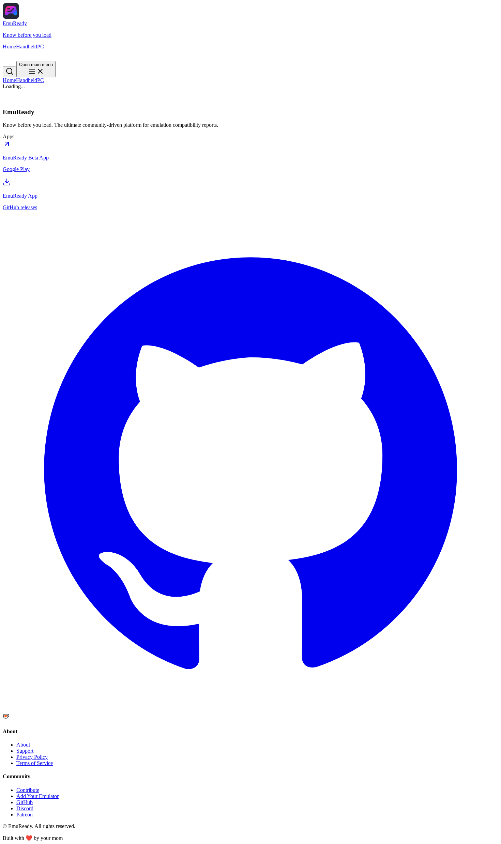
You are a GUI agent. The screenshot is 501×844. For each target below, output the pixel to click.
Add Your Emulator (37, 796)
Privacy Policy (32, 757)
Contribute (27, 790)
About (23, 745)
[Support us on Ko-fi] (250, 717)
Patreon (24, 814)
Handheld (26, 80)
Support (24, 751)
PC (40, 80)
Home (9, 80)
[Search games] (9, 55)
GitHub (24, 802)
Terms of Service (34, 763)
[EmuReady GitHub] (250, 709)
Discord (24, 808)
